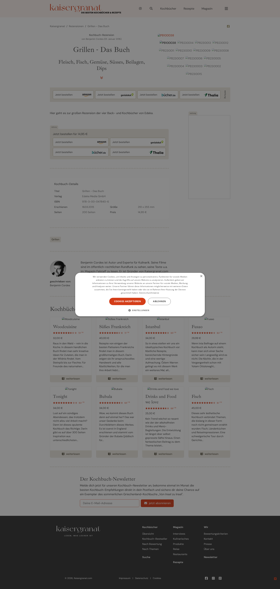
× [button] (201, 276)
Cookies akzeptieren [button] (127, 301)
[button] (140, 310)
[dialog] (140, 294)
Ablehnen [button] (159, 301)
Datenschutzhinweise (149, 292)
